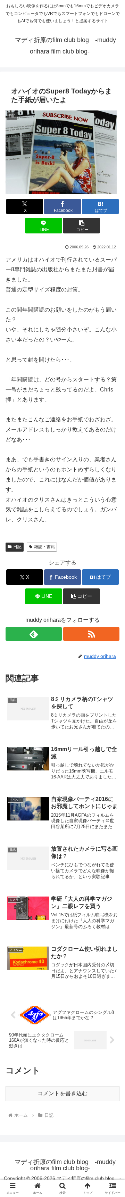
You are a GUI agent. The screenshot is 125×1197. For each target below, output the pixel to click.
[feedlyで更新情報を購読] (34, 634)
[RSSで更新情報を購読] (91, 634)
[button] (81, 225)
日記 (17, 546)
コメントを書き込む (63, 1093)
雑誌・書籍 (44, 546)
